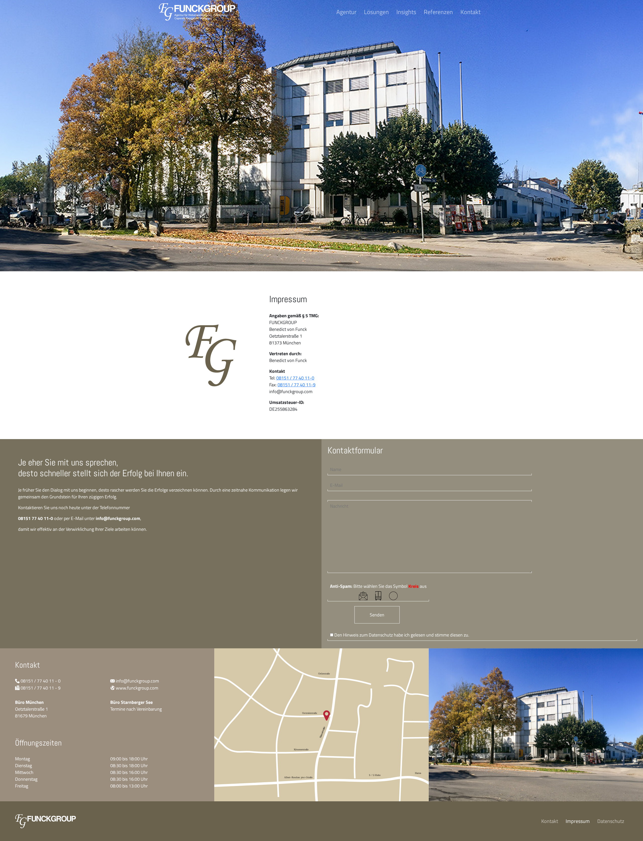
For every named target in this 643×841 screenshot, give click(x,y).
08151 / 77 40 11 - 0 (41, 680)
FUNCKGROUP (197, 12)
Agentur (346, 11)
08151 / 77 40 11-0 (295, 378)
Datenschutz (381, 635)
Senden (377, 614)
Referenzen (438, 11)
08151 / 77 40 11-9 (296, 384)
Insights (406, 11)
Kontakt (470, 11)
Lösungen (376, 11)
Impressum (578, 821)
